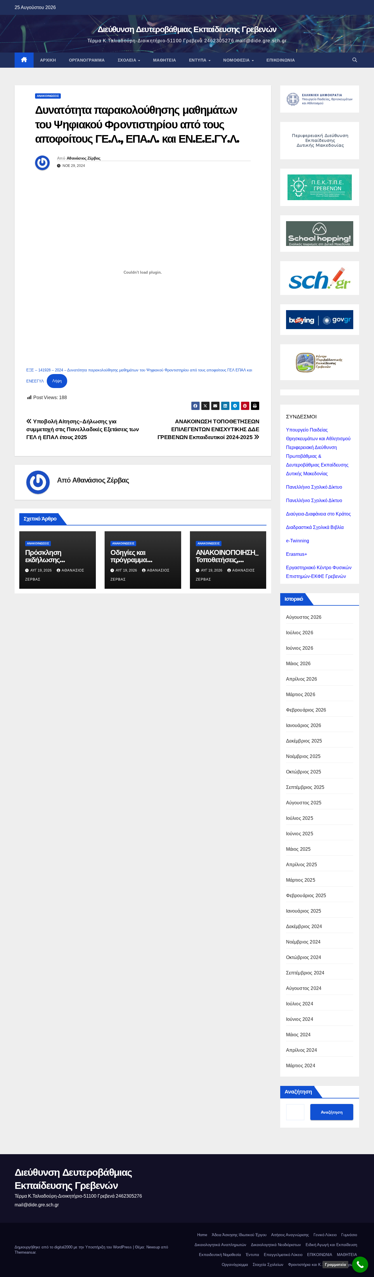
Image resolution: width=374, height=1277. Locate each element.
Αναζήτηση (298, 1092)
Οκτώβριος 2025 (303, 771)
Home (202, 1235)
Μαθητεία (164, 60)
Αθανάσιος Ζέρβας (84, 158)
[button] (354, 59)
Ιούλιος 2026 (299, 632)
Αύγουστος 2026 (304, 617)
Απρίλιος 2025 (301, 864)
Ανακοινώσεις (48, 95)
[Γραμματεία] (360, 1265)
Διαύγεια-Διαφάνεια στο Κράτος (318, 513)
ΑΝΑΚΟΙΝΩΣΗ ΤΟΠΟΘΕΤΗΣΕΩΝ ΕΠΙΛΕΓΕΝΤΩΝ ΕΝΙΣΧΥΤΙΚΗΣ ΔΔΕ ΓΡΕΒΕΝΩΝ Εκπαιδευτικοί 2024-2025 (208, 429)
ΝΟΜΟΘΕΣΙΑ (237, 60)
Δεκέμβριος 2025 (304, 740)
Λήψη (57, 381)
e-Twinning (297, 540)
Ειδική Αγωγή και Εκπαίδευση (331, 1245)
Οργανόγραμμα (87, 60)
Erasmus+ (296, 554)
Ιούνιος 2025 (299, 833)
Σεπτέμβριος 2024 (305, 972)
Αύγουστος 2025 (304, 802)
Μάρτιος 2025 (300, 880)
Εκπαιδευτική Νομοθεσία (220, 1254)
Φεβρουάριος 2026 (306, 709)
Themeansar (25, 1252)
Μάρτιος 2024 (300, 1065)
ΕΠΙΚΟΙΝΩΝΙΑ (280, 60)
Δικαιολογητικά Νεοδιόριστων (276, 1245)
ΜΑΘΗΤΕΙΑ (347, 1254)
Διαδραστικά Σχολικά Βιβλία (315, 527)
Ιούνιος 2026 (299, 648)
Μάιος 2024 (298, 1034)
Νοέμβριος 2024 (303, 941)
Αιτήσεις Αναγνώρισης (290, 1235)
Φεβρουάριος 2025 (306, 895)
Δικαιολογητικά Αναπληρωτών (220, 1245)
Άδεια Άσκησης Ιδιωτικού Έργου (239, 1235)
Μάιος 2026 (298, 663)
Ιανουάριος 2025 (303, 911)
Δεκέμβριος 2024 (304, 926)
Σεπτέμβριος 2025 (305, 787)
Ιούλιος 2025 (299, 818)
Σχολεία (128, 60)
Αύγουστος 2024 (304, 988)
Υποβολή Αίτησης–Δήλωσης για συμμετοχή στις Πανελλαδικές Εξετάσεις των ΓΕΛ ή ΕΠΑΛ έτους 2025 (82, 429)
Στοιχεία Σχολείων (268, 1264)
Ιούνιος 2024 (299, 1019)
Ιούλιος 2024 (299, 1003)
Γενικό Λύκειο (325, 1235)
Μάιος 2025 (298, 849)
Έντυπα (198, 60)
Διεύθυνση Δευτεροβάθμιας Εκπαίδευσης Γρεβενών (187, 29)
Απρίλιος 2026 (301, 679)
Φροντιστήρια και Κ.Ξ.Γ (308, 1264)
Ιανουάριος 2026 (303, 725)
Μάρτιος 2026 (300, 694)
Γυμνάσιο (349, 1235)
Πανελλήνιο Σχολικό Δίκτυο (314, 487)
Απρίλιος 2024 (301, 1050)
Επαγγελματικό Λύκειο (283, 1254)
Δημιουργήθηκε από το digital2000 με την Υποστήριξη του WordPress (74, 1247)
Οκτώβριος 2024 (303, 957)
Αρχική (48, 60)
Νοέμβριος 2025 (303, 756)
